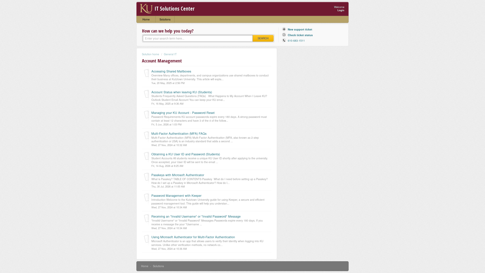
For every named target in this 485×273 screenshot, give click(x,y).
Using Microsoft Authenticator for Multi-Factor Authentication (193, 237)
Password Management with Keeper (176, 195)
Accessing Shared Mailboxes (171, 71)
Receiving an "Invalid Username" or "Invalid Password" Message (196, 216)
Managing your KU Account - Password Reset (183, 112)
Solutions (165, 19)
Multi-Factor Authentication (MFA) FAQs (179, 133)
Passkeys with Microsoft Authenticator (177, 175)
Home (146, 19)
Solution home (151, 54)
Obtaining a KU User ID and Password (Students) (185, 154)
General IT (170, 54)
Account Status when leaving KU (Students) (181, 92)
